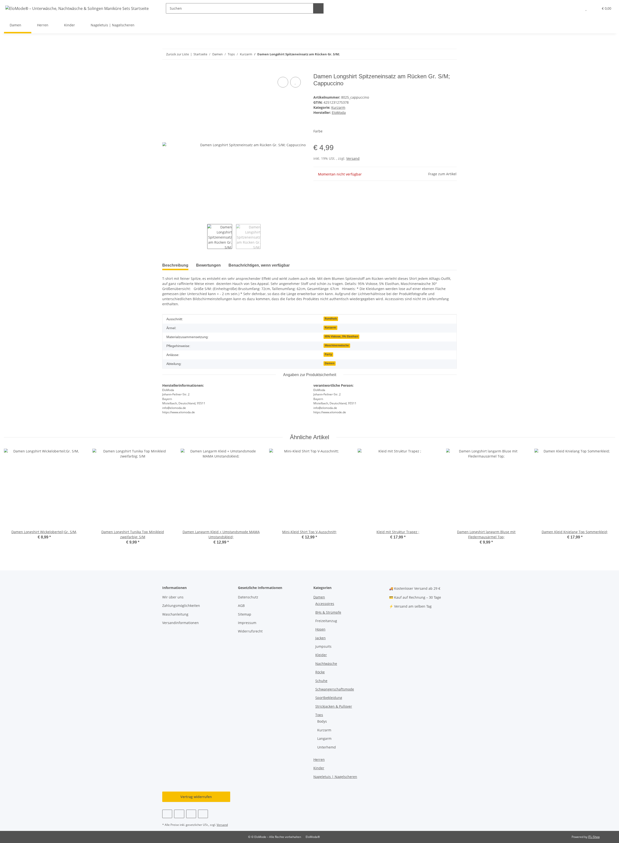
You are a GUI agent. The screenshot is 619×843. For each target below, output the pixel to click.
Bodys (322, 721)
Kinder (318, 768)
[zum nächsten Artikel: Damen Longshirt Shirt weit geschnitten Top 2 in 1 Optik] (451, 54)
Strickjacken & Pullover (333, 706)
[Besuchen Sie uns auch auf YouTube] (179, 814)
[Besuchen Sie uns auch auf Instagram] (191, 814)
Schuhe (321, 680)
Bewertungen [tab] (208, 265)
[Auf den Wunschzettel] (295, 82)
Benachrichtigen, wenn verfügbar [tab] (259, 265)
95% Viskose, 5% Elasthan (341, 336)
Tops (319, 714)
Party (328, 354)
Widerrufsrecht (250, 631)
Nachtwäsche (326, 663)
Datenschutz (248, 597)
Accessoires (324, 603)
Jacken (320, 638)
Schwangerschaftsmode (334, 689)
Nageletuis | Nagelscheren (335, 776)
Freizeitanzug (326, 620)
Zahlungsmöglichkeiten (181, 605)
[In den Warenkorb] (166, 70)
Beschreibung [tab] (175, 265)
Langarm (324, 738)
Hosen (320, 629)
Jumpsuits (323, 646)
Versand (353, 158)
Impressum (247, 622)
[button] (576, 8)
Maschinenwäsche (337, 345)
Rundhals (331, 318)
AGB (241, 605)
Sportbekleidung (328, 697)
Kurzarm (338, 107)
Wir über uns (173, 597)
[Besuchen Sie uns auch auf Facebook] (167, 814)
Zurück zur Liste (177, 54)
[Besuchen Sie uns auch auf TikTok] (203, 814)
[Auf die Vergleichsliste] (283, 82)
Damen (329, 363)
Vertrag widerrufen (196, 796)
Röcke (320, 672)
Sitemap (244, 614)
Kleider (321, 655)
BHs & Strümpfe (328, 612)
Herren (319, 759)
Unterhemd (326, 747)
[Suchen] (318, 8)
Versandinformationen (180, 622)
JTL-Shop (594, 837)
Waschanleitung (175, 614)
